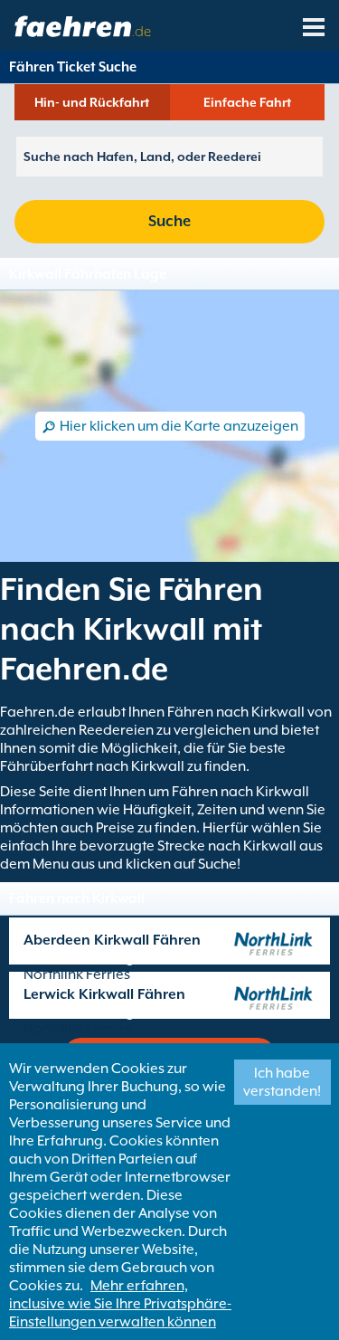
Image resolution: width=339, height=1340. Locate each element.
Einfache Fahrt (247, 102)
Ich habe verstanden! (282, 1082)
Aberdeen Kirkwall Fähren (112, 940)
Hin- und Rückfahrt (91, 102)
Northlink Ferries (77, 974)
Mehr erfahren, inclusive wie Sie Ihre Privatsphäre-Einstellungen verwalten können (120, 1304)
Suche (169, 221)
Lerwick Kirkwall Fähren (104, 994)
